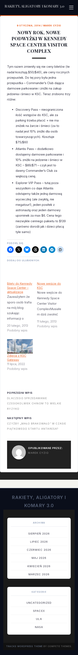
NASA (39, 627)
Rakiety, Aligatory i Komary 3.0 (34, 6)
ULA (39, 619)
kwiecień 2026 (39, 566)
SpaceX (39, 610)
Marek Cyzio (52, 25)
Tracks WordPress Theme (24, 646)
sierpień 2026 (39, 533)
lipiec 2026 (39, 541)
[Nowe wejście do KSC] (52, 306)
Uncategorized (39, 602)
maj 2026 (39, 557)
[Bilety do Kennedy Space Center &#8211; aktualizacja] (22, 309)
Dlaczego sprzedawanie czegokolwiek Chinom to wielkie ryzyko (34, 403)
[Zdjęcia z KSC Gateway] (20, 346)
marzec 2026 (39, 574)
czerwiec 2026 (39, 549)
